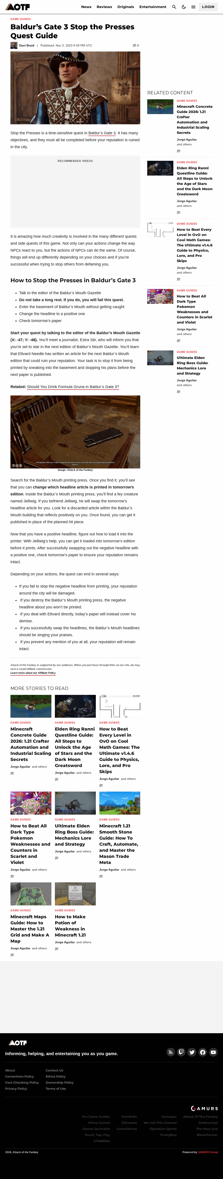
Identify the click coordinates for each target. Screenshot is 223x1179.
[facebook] (202, 1052)
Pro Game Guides (96, 1117)
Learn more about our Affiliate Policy (33, 672)
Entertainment (152, 7)
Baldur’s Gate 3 (102, 133)
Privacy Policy (16, 1089)
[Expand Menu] (193, 7)
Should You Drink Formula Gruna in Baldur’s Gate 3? (73, 387)
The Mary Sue (207, 1129)
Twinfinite (129, 1117)
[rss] (170, 1052)
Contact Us (54, 1070)
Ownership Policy (60, 1082)
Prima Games (99, 1123)
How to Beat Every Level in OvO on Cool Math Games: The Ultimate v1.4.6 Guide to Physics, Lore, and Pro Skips (194, 245)
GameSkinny (127, 1129)
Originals (125, 7)
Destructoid (208, 1123)
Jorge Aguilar (20, 766)
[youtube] (213, 1052)
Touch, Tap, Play (97, 1135)
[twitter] (191, 1052)
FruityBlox (168, 1135)
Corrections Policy (19, 1076)
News (86, 7)
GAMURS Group (208, 1152)
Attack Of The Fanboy (200, 1117)
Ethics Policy (56, 1076)
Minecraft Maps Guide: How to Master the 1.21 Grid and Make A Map (29, 929)
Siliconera (129, 1123)
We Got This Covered (160, 1123)
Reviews (104, 7)
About (10, 1070)
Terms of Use (56, 1089)
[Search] (174, 7)
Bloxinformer (207, 1135)
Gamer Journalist (96, 1129)
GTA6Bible (101, 1141)
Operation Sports (163, 1129)
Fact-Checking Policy (22, 1082)
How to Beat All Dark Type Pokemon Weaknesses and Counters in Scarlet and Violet (30, 844)
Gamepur (169, 1117)
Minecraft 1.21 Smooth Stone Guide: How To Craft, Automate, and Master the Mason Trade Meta (118, 844)
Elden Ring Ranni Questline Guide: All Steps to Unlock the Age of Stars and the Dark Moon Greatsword (75, 747)
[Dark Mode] (183, 7)
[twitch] (181, 1052)
